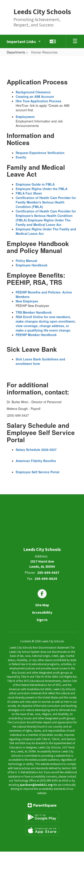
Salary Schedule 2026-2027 (36, 449)
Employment (25, 116)
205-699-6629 (45, 578)
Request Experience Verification (40, 152)
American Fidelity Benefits (36, 460)
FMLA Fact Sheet (29, 193)
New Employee (27, 301)
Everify (21, 157)
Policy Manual (26, 260)
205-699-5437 (48, 572)
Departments (16, 52)
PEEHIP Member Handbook (36, 334)
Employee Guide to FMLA (35, 184)
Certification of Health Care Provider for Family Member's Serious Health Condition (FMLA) (46, 202)
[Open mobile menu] (75, 41)
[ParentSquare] (42, 805)
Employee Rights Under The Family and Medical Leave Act (43, 222)
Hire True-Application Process (38, 101)
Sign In (42, 619)
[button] (23, 41)
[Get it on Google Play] (42, 817)
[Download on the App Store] (42, 830)
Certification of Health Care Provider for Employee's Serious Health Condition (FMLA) (46, 215)
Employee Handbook (31, 265)
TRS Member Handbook (34, 312)
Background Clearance (33, 92)
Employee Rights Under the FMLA (41, 188)
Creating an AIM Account (35, 96)
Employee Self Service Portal (37, 472)
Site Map (42, 605)
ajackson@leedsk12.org (36, 785)
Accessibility (42, 612)
